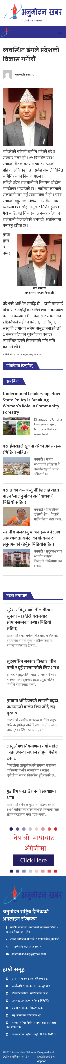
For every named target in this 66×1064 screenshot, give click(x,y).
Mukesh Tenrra (24, 74)
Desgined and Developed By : (46, 1057)
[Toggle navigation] (60, 32)
